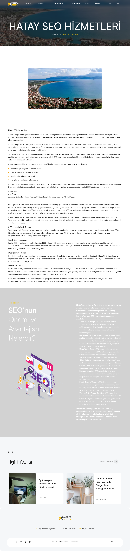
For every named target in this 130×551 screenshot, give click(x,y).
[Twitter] (16, 542)
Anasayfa (54, 34)
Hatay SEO (29, 197)
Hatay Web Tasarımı (55, 197)
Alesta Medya (69, 197)
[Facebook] (12, 542)
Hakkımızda (114, 542)
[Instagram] (25, 542)
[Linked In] (21, 542)
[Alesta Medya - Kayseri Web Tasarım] (65, 88)
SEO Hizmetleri (40, 197)
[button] (42, 3)
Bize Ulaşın (12, 191)
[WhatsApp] (30, 542)
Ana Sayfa (12, 194)
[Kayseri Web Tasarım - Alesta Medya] (13, 4)
